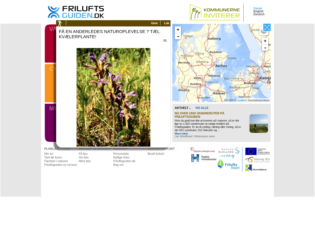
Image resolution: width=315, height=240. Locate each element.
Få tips (83, 153)
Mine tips (85, 161)
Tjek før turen (53, 157)
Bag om (118, 165)
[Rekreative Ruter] (269, 166)
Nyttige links (121, 157)
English (258, 11)
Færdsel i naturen (56, 161)
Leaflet (242, 100)
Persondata (121, 153)
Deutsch (259, 14)
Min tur (48, 153)
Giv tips (84, 157)
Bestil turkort (156, 153)
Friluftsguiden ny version (60, 165)
